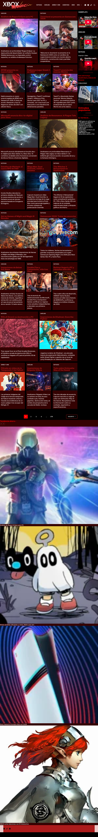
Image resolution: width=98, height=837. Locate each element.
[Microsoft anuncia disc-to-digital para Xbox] (19, 133)
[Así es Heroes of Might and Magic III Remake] (19, 234)
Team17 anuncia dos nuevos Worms (63, 71)
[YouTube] (88, 5)
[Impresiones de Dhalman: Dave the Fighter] (58, 335)
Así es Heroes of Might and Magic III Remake (17, 217)
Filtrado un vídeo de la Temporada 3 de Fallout (12, 369)
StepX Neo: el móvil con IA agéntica (86, 130)
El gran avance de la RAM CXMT (85, 127)
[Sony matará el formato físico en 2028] (49, 674)
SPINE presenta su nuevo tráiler (9, 71)
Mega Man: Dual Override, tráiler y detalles (35, 169)
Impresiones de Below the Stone (11, 268)
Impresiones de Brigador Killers (34, 369)
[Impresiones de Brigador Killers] (38, 381)
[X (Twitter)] (85, 5)
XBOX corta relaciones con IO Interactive (14, 824)
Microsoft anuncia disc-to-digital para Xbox (16, 116)
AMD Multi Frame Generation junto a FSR (86, 133)
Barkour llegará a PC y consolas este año (63, 268)
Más (78, 5)
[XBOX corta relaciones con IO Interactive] (49, 774)
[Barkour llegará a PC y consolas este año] (65, 280)
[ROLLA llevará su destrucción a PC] (19, 333)
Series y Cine (56, 5)
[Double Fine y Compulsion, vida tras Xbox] (38, 282)
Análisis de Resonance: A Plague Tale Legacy (58, 116)
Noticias (39, 5)
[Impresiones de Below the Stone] (12, 280)
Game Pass (65, 5)
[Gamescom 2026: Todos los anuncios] (58, 232)
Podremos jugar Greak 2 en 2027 (38, 71)
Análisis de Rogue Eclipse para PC (17, 17)
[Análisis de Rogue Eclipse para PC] (19, 33)
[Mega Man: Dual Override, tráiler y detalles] (38, 181)
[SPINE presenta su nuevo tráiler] (12, 83)
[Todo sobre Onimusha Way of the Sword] (65, 381)
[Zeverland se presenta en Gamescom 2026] (58, 35)
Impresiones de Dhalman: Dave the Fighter (56, 318)
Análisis (47, 5)
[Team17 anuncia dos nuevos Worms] (65, 83)
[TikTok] (91, 5)
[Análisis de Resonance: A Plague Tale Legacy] (58, 133)
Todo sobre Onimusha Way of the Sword (63, 369)
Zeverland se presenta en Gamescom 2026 (58, 18)
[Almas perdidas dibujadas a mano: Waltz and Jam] (49, 575)
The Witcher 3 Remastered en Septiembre (60, 169)
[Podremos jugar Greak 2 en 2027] (38, 83)
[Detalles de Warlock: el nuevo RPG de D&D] (12, 180)
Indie (73, 5)
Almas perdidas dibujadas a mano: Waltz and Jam (17, 625)
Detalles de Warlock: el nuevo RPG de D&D (12, 168)
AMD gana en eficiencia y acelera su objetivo (86, 122)
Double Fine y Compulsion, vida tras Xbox (37, 269)
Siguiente (71, 416)
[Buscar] (94, 5)
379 (51, 416)
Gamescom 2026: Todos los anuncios (58, 216)
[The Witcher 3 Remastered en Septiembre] (65, 181)
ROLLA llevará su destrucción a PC (17, 317)
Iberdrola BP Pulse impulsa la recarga (84, 124)
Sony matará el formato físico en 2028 (13, 724)
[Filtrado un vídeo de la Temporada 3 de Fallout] (12, 381)
